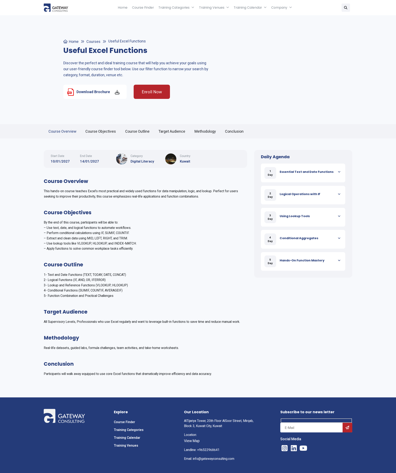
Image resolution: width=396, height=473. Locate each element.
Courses (93, 41)
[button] (346, 8)
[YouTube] (303, 448)
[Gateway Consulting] (56, 8)
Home (122, 7)
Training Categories (174, 7)
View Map (192, 441)
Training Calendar (248, 7)
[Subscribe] (347, 427)
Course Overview (62, 131)
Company (279, 7)
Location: (190, 435)
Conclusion (234, 131)
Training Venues (211, 7)
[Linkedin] (294, 448)
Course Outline (137, 131)
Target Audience (172, 131)
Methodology (205, 131)
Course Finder (143, 7)
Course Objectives (100, 131)
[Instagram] (284, 448)
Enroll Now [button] (152, 91)
